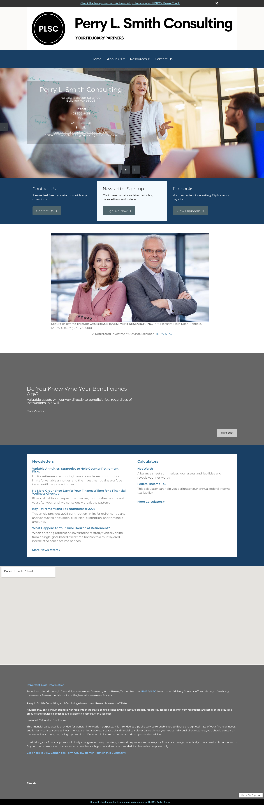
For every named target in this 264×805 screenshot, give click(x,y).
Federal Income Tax (151, 484)
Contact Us (164, 59)
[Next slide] (260, 127)
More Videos (35, 411)
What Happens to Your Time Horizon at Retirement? (71, 528)
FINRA (159, 334)
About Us (114, 59)
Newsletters (43, 461)
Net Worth (145, 468)
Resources (138, 59)
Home (97, 59)
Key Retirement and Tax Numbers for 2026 (63, 509)
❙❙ (136, 169)
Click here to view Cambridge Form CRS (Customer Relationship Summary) (76, 752)
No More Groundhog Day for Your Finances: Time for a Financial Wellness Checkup (79, 492)
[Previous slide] (4, 127)
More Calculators (151, 501)
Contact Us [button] (45, 211)
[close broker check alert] (216, 3)
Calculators (147, 461)
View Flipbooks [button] (189, 211)
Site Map (32, 783)
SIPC (168, 334)
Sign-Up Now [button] (117, 211)
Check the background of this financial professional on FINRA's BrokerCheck (130, 3)
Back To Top (249, 795)
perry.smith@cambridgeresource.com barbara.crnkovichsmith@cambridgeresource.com (81, 133)
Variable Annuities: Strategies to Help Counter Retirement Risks (75, 470)
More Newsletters (46, 550)
